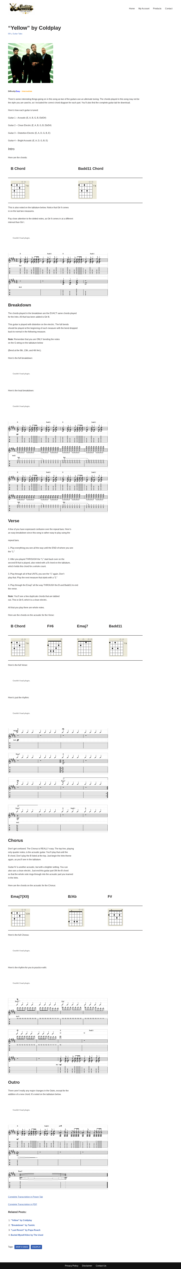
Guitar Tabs (17, 34)
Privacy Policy (71, 1266)
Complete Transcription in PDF (22, 1204)
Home (132, 8)
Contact (168, 8)
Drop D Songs (22, 1247)
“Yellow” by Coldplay (21, 1220)
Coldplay (36, 1247)
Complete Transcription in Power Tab (25, 1197)
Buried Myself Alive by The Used (27, 1235)
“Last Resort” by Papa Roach (25, 1230)
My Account (143, 8)
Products (157, 8)
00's (10, 34)
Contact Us (101, 1266)
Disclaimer (87, 1266)
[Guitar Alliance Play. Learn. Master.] (21, 8)
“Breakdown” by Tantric (23, 1225)
